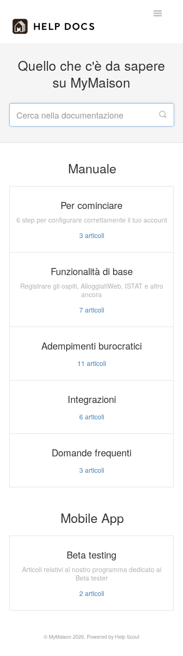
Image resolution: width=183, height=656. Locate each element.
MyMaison (60, 636)
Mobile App (92, 517)
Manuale (92, 168)
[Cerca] (163, 115)
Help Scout (127, 636)
